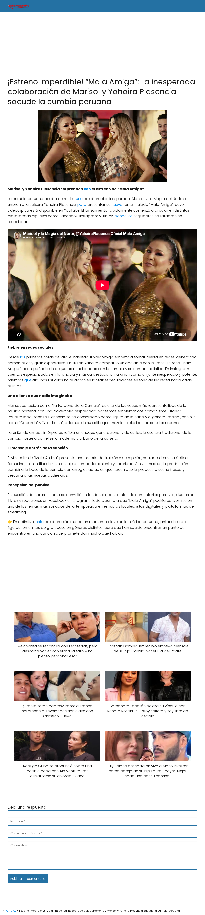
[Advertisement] (102, 45)
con (87, 188)
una (79, 198)
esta (40, 521)
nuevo (116, 204)
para (81, 204)
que (27, 380)
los (130, 215)
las (22, 357)
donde (121, 215)
